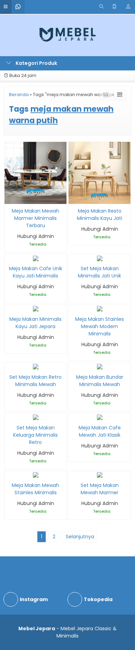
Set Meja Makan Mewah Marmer (100, 489)
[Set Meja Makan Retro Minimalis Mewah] (35, 366)
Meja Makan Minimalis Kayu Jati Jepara (35, 323)
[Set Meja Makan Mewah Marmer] (99, 474)
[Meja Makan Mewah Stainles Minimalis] (35, 474)
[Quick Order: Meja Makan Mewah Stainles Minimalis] (9, 472)
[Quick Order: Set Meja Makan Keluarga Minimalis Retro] (9, 414)
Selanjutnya (80, 536)
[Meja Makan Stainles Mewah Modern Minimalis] (99, 308)
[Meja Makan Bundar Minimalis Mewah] (99, 366)
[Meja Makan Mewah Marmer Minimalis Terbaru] (35, 172)
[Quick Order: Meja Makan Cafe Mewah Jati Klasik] (73, 414)
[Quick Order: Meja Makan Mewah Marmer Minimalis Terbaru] (9, 197)
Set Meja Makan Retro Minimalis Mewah (35, 381)
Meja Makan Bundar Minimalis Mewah (99, 381)
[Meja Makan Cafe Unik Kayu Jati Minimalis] (35, 257)
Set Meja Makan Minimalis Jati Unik (99, 272)
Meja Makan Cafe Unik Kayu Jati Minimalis (35, 272)
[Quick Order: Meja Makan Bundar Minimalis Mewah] (73, 363)
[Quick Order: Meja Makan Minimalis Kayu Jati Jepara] (9, 305)
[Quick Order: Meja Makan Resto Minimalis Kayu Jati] (73, 197)
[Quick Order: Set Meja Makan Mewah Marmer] (73, 472)
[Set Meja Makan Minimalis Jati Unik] (99, 257)
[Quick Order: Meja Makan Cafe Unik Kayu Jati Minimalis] (9, 255)
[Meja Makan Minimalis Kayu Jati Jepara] (35, 308)
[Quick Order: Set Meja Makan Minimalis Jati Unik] (73, 255)
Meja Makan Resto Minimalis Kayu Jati (99, 214)
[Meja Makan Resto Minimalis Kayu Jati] (99, 172)
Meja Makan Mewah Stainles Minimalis (35, 489)
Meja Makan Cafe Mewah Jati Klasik (100, 431)
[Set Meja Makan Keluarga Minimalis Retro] (35, 416)
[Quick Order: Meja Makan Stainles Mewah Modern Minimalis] (73, 305)
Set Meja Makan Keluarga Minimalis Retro (35, 435)
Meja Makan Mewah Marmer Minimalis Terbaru (35, 218)
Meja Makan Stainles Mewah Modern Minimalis (99, 326)
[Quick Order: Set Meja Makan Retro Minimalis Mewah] (9, 363)
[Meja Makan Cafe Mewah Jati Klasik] (99, 416)
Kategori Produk (36, 63)
